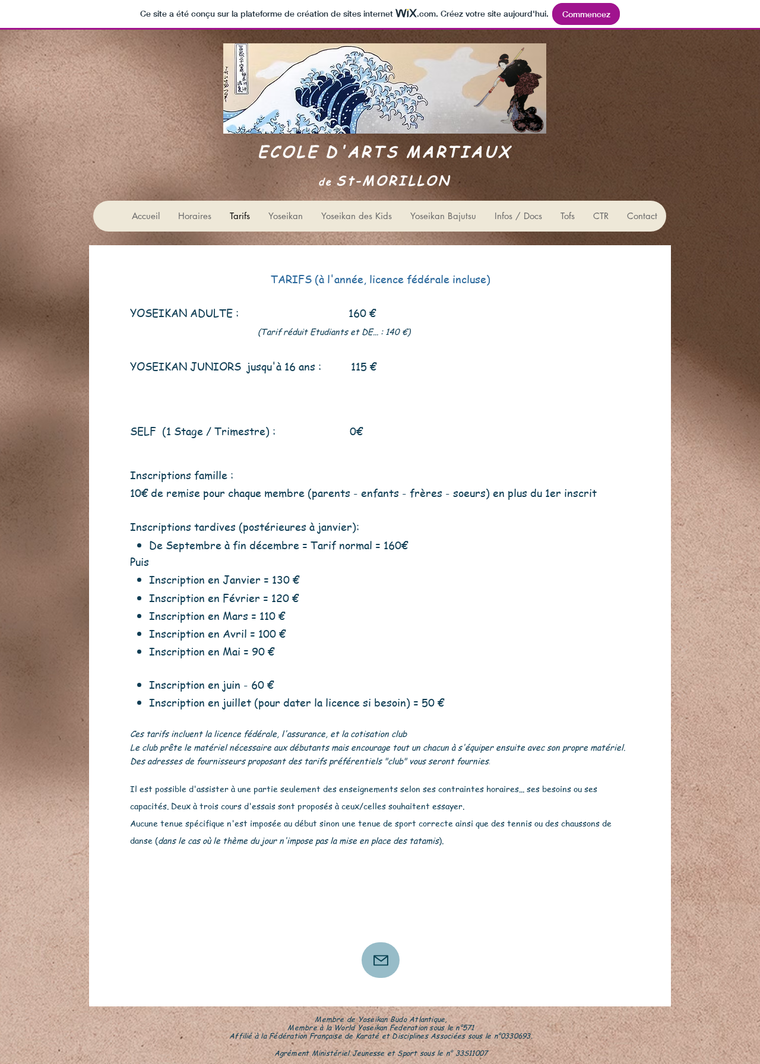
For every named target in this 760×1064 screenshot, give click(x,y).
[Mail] (381, 960)
